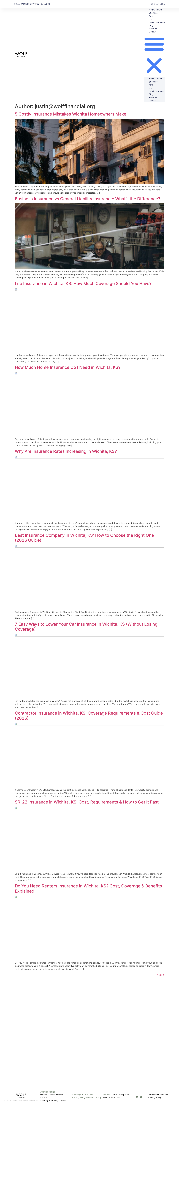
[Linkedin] (137, 1097)
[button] (154, 55)
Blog (151, 25)
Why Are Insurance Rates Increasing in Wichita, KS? (66, 451)
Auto (151, 16)
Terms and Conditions (158, 1095)
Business (153, 13)
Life (150, 19)
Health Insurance (157, 22)
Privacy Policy (154, 1097)
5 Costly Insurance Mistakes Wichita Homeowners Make (70, 114)
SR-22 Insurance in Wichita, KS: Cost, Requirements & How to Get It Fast (87, 802)
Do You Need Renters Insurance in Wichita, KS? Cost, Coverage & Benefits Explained (88, 888)
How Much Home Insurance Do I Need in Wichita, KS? (68, 367)
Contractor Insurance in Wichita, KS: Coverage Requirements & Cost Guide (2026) (89, 716)
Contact (152, 32)
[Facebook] (141, 1097)
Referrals (153, 29)
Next (160, 974)
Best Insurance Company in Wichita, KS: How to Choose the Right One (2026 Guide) (84, 538)
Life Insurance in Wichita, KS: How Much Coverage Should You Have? (83, 283)
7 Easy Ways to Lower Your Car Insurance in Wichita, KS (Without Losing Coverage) (86, 627)
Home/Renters (155, 10)
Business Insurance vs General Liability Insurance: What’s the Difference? (87, 198)
